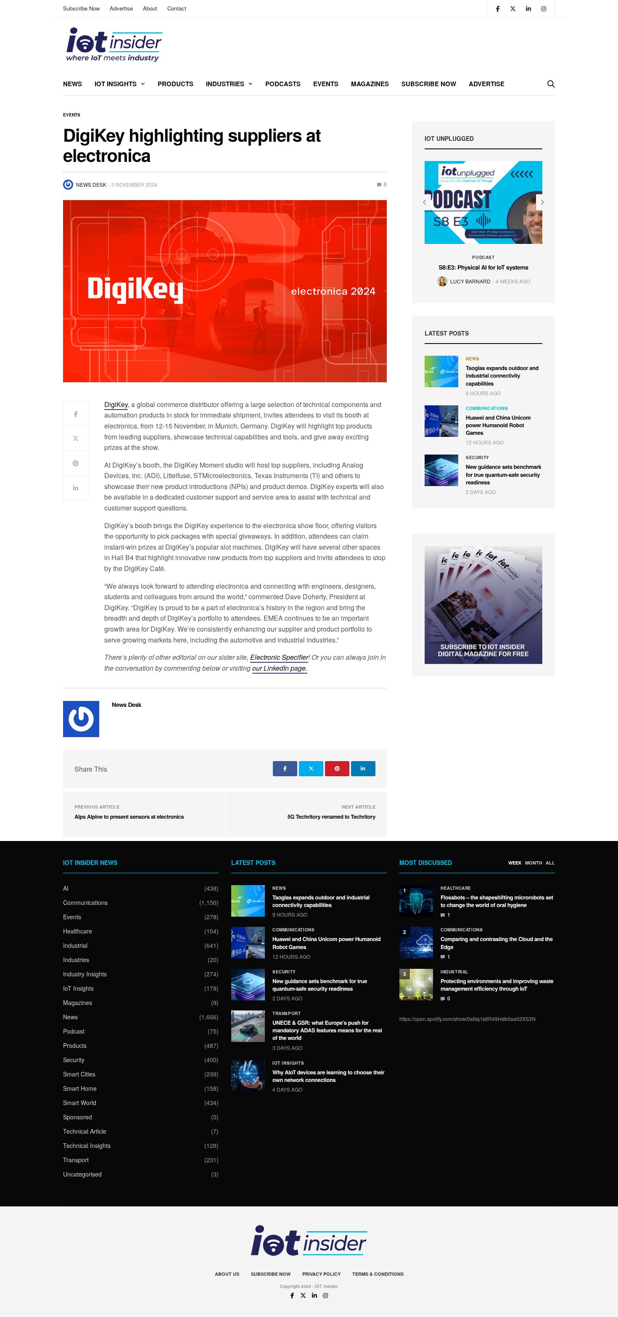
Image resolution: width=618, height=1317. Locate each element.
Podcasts (283, 83)
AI (66, 888)
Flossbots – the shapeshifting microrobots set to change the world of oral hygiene (497, 901)
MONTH (533, 863)
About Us (227, 1274)
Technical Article (84, 1131)
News (72, 83)
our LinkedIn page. (279, 668)
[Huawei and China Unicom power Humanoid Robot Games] (441, 421)
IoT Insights (116, 83)
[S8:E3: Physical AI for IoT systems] (483, 202)
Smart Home (80, 1088)
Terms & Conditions (378, 1274)
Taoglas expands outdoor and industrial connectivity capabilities (502, 375)
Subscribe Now (81, 8)
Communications (487, 408)
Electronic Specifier (279, 657)
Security (477, 457)
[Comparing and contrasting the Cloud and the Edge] (416, 942)
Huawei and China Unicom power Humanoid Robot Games (498, 424)
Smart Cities (79, 1074)
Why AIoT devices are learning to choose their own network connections (328, 1076)
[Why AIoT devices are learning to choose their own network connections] (248, 1076)
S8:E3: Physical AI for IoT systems (483, 267)
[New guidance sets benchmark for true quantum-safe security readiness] (441, 470)
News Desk (91, 184)
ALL (550, 863)
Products (175, 83)
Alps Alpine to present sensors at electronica (129, 816)
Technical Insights (87, 1145)
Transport (76, 1160)
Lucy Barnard (470, 281)
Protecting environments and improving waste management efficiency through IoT (497, 984)
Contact (176, 8)
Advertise (121, 8)
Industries (225, 83)
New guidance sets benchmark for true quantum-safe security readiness (503, 474)
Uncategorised (82, 1174)
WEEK (515, 863)
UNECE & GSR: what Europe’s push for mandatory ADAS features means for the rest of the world (327, 1030)
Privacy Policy (321, 1274)
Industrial (75, 945)
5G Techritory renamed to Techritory (331, 816)
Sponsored (77, 1117)
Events (325, 83)
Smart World (79, 1102)
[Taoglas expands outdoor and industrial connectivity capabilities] (441, 371)
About (150, 8)
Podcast (483, 257)
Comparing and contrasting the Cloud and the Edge (497, 942)
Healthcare (77, 931)
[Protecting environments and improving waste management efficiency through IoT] (416, 984)
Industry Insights (85, 974)
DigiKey (116, 404)
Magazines (370, 83)
